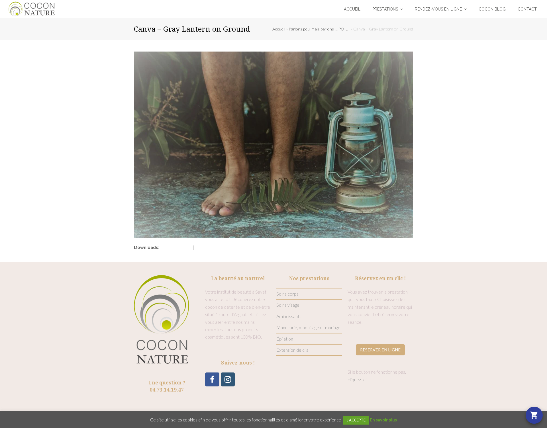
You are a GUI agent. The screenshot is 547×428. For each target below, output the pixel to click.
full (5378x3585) (176, 247)
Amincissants (288, 316)
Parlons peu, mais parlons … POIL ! (319, 28)
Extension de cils (292, 350)
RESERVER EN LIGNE (380, 349)
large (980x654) (210, 247)
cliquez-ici (357, 379)
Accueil (278, 28)
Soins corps (287, 293)
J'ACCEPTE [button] (356, 420)
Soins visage (287, 305)
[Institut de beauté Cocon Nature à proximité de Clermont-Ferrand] (32, 8)
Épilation (284, 338)
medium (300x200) (246, 247)
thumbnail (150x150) (288, 247)
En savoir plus (383, 419)
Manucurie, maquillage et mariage (308, 327)
